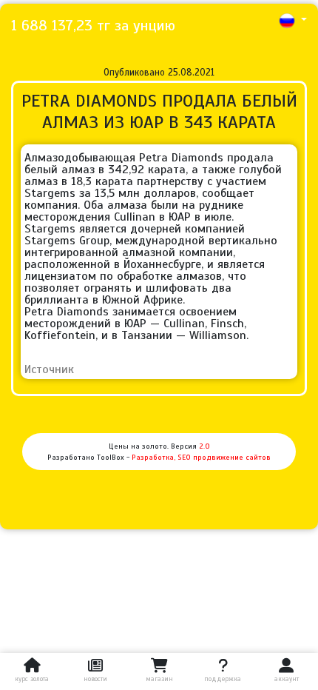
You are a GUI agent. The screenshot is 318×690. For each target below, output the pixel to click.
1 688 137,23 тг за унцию (93, 25)
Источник (49, 369)
